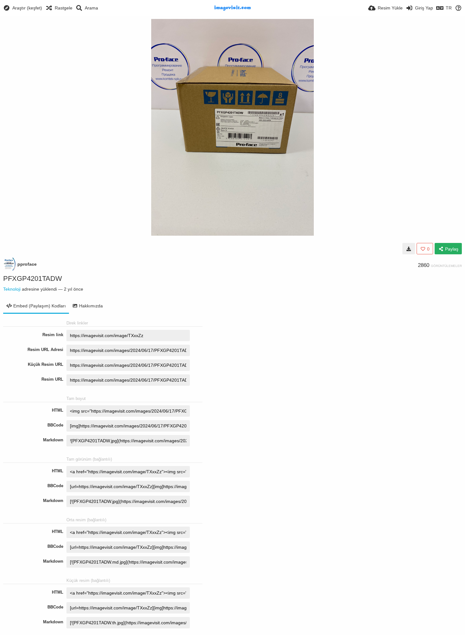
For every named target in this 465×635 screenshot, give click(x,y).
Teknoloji (12, 289)
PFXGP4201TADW (32, 278)
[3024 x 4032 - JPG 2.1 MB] (408, 248)
